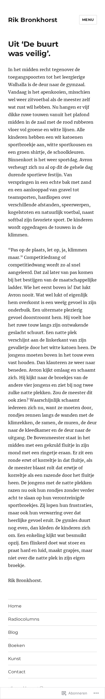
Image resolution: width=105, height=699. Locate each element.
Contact (17, 671)
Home (15, 606)
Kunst (14, 658)
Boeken (16, 645)
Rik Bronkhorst (32, 20)
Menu (88, 19)
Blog (13, 632)
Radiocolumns (23, 619)
